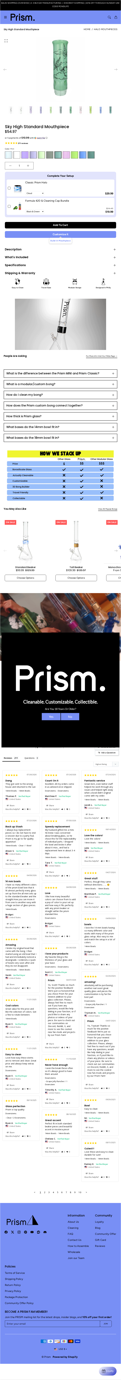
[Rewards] (108, 1371)
